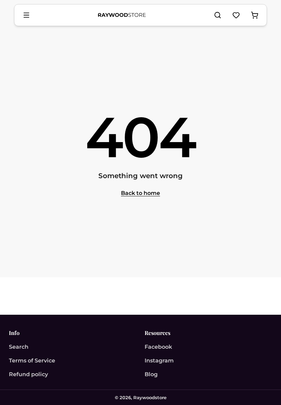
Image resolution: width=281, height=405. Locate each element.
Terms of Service (32, 360)
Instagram (159, 360)
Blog (151, 374)
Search (18, 347)
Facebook (158, 347)
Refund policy (28, 374)
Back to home (140, 193)
